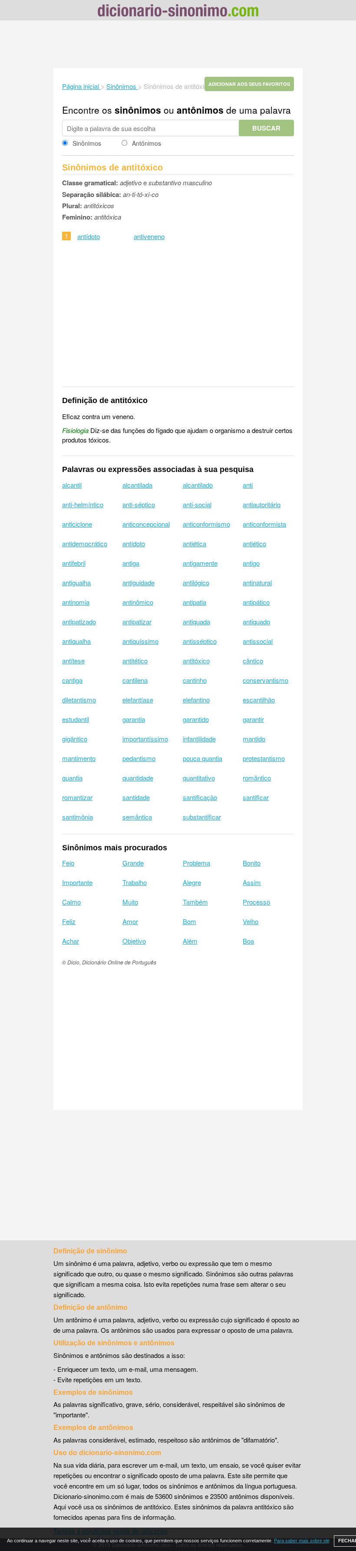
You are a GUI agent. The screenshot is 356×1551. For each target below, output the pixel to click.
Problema (196, 862)
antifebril (74, 562)
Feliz (69, 921)
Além (190, 940)
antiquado (256, 621)
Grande (133, 862)
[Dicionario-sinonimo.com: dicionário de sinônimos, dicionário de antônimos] (178, 11)
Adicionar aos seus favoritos (249, 84)
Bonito (251, 862)
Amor (130, 921)
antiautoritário (261, 504)
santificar (256, 797)
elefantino (196, 699)
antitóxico (196, 660)
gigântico (74, 738)
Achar (70, 940)
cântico (253, 660)
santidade (136, 797)
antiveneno (149, 236)
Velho (250, 921)
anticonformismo (206, 523)
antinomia (75, 602)
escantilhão (259, 699)
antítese (73, 660)
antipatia (194, 602)
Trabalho (134, 882)
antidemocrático (84, 543)
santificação (200, 797)
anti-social (197, 504)
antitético (135, 660)
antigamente (200, 562)
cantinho (195, 680)
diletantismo (79, 699)
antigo (251, 562)
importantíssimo (145, 738)
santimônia (77, 816)
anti (248, 484)
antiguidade (138, 582)
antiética (194, 543)
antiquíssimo (140, 641)
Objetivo (134, 940)
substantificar (202, 816)
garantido (196, 719)
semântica (137, 816)
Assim (252, 882)
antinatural (257, 582)
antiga (130, 562)
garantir (253, 719)
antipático (256, 602)
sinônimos (138, 109)
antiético (254, 543)
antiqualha (76, 641)
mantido (254, 738)
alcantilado (198, 484)
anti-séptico (138, 504)
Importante (77, 882)
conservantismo (265, 680)
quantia (72, 777)
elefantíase (137, 699)
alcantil (72, 484)
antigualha (76, 582)
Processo (256, 901)
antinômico (137, 602)
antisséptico (200, 641)
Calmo (71, 901)
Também (195, 901)
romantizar (77, 797)
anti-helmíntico (82, 504)
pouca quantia (202, 758)
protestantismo (264, 758)
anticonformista (264, 523)
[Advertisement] (178, 44)
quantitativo (199, 777)
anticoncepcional (146, 523)
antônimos (200, 109)
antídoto (88, 236)
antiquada (196, 621)
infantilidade (199, 738)
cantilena (135, 680)
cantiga (72, 680)
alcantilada (137, 484)
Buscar (266, 128)
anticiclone (77, 523)
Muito (130, 901)
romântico (257, 777)
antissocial (258, 641)
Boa (248, 940)
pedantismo (138, 758)
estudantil (75, 719)
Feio (68, 862)
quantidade (137, 777)
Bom (189, 921)
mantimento (79, 758)
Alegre (192, 882)
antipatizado (79, 621)
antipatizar (137, 621)
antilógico (196, 582)
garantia (133, 719)
